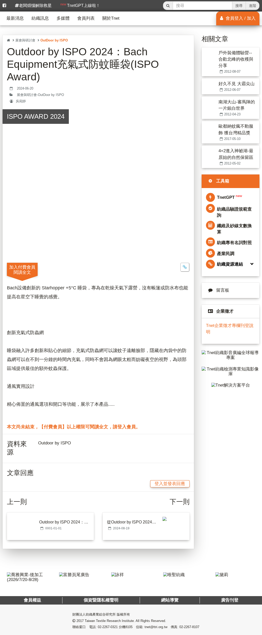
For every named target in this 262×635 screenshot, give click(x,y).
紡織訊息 (40, 18)
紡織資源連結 (230, 264)
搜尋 (239, 6)
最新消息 (15, 18)
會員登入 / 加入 (240, 18)
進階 (252, 6)
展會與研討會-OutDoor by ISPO (40, 95)
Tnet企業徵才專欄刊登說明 (230, 328)
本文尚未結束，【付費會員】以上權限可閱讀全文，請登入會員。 (73, 426)
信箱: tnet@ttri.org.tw (151, 627)
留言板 (222, 290)
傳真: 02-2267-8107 (185, 627)
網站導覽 (169, 600)
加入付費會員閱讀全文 (22, 270)
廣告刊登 (229, 600)
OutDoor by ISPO (54, 40)
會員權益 (32, 600)
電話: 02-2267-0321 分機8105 (111, 627)
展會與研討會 (25, 40)
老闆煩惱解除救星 (35, 5)
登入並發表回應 (170, 483)
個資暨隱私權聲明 (101, 600)
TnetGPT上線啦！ (80, 5)
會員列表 (86, 18)
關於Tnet (110, 18)
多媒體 (63, 18)
